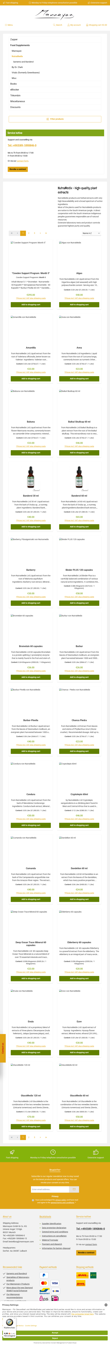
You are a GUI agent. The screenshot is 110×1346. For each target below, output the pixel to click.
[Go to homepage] (55, 14)
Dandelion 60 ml (79, 868)
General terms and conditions (55, 1232)
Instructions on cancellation (54, 1236)
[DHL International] (81, 1283)
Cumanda (31, 868)
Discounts (15, 107)
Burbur (79, 646)
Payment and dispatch (52, 1244)
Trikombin (15, 95)
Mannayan (16, 51)
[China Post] (93, 1275)
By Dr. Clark (17, 67)
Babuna (31, 421)
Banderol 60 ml (79, 495)
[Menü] (14, 1319)
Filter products (57, 119)
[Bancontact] (45, 1291)
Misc (14, 78)
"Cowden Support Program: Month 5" (31, 273)
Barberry (30, 570)
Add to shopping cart (30, 304)
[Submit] (74, 1189)
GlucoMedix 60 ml (79, 1095)
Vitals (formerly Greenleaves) (26, 72)
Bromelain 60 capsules (31, 646)
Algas (79, 273)
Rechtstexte (45, 1216)
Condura (30, 794)
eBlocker (14, 89)
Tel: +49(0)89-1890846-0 (22, 145)
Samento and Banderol (23, 62)
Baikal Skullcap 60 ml (79, 421)
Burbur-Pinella (30, 720)
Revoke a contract (18, 169)
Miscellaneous (17, 101)
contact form (22, 161)
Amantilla (31, 347)
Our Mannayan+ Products (18, 1284)
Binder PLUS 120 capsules (79, 570)
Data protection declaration (54, 1228)
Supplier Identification (51, 1223)
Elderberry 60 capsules (79, 942)
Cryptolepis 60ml (79, 794)
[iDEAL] (55, 1299)
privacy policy (60, 1200)
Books (13, 83)
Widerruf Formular (50, 1240)
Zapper (13, 39)
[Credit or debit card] (49, 1283)
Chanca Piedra (79, 720)
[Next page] (40, 233)
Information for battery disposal (56, 1248)
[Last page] (46, 233)
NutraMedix (17, 56)
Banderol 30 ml (31, 495)
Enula (31, 1021)
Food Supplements (20, 45)
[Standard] (82, 1275)
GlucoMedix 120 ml (31, 1095)
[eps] (45, 1299)
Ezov (79, 1021)
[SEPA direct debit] (55, 1291)
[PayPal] (44, 1275)
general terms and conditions (62, 1203)
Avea (79, 347)
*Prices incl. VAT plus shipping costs (31, 298)
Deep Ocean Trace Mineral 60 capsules (31, 944)
